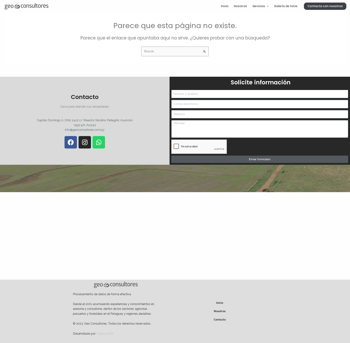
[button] (325, 6)
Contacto (220, 319)
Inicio (224, 6)
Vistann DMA (105, 333)
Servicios (258, 6)
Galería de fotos (286, 6)
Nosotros (240, 6)
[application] (267, 6)
